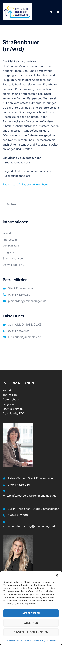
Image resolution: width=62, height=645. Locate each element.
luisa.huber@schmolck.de (24, 337)
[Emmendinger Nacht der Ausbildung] (17, 12)
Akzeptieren (31, 613)
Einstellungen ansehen (31, 632)
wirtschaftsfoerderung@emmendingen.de (29, 495)
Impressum (52, 640)
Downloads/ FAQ (13, 264)
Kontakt (8, 233)
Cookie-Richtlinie (13, 640)
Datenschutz (11, 245)
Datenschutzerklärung (34, 640)
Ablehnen (31, 622)
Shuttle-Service (13, 258)
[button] (57, 575)
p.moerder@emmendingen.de (27, 301)
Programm (9, 252)
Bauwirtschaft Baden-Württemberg (25, 184)
